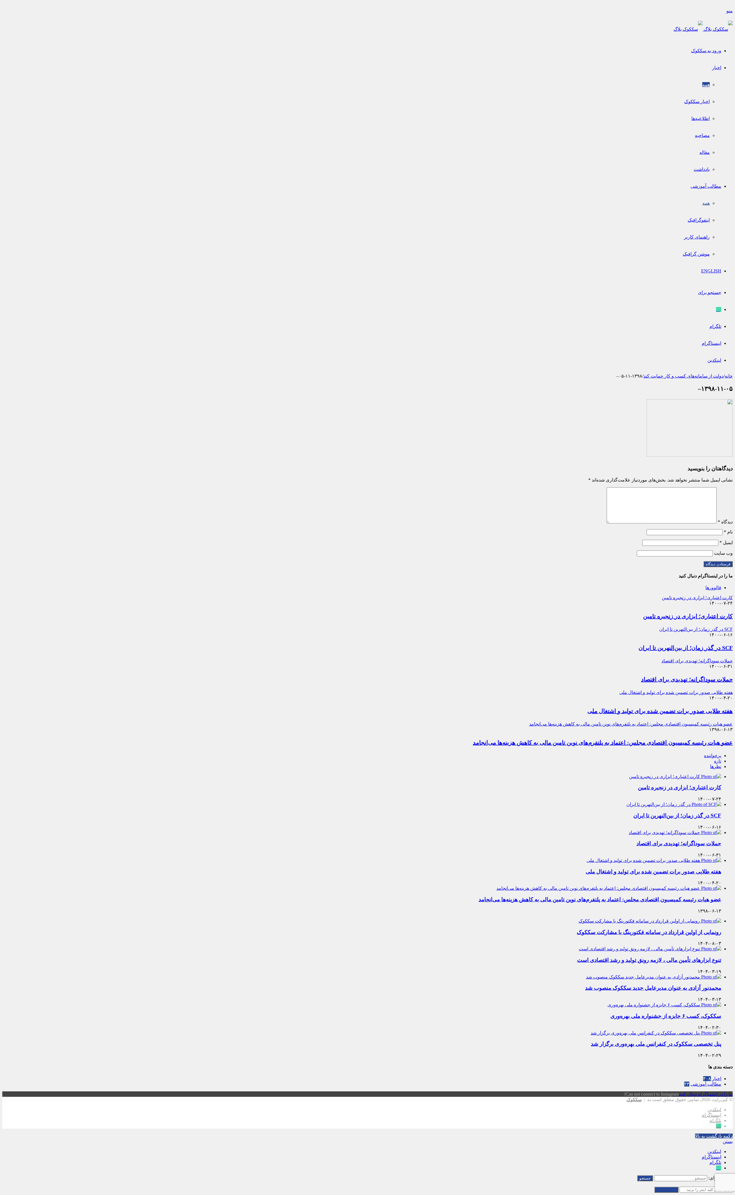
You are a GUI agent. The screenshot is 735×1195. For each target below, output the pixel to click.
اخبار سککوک (697, 101)
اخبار (716, 67)
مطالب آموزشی (705, 186)
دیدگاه (725, 521)
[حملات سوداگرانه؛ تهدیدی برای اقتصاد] (675, 832)
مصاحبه (702, 135)
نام (728, 531)
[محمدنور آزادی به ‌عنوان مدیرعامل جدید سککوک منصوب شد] (653, 976)
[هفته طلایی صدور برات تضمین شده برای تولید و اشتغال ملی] (654, 860)
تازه (717, 761)
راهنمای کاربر (697, 237)
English (711, 270)
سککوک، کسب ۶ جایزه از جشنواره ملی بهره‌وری (665, 1016)
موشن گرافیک (696, 254)
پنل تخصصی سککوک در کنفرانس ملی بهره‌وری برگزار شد (656, 1044)
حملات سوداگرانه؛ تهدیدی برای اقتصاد (687, 679)
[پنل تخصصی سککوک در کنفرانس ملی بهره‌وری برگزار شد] (656, 1032)
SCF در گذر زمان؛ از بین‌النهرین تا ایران (686, 648)
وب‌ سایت (723, 553)
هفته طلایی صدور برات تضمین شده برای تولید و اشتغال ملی (660, 711)
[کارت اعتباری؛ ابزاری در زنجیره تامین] (675, 776)
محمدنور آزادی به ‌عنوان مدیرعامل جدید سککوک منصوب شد (653, 988)
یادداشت (702, 169)
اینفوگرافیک (699, 220)
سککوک (634, 1099)
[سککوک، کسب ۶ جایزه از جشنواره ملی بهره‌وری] (664, 1004)
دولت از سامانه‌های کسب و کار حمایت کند (683, 376)
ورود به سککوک (706, 50)
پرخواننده (712, 755)
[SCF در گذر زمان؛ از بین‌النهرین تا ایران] (673, 804)
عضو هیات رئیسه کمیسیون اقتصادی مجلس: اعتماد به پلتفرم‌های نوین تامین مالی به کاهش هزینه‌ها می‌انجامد (603, 742)
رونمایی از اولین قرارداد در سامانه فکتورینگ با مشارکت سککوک (649, 932)
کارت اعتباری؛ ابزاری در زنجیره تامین (688, 616)
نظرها (715, 766)
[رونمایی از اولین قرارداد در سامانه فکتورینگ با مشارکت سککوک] (650, 921)
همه (706, 84)
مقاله (704, 152)
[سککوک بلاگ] (703, 29)
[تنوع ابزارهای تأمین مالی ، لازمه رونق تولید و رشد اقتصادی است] (650, 948)
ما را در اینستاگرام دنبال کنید (706, 1094)
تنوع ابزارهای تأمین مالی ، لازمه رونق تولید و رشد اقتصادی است (649, 960)
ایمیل (726, 542)
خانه (729, 376)
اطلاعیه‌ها (700, 118)
